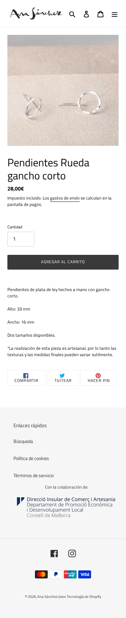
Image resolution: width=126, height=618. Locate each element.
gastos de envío (65, 197)
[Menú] (115, 13)
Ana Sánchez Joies (51, 596)
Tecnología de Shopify (84, 596)
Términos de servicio (33, 475)
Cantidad (14, 227)
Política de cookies (31, 458)
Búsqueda (23, 441)
